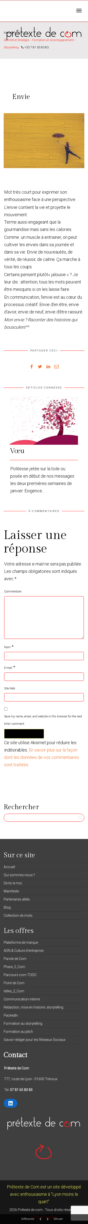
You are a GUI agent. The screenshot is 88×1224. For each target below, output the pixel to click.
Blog (7, 907)
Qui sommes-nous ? (19, 875)
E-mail (8, 668)
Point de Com (14, 983)
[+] (44, 420)
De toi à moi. (13, 883)
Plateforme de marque (21, 942)
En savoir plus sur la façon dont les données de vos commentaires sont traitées (41, 757)
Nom (7, 647)
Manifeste (11, 891)
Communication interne (22, 999)
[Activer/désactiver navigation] (79, 10)
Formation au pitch (18, 1032)
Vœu (17, 451)
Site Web (9, 688)
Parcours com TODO (20, 975)
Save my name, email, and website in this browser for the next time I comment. (43, 720)
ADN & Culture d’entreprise (24, 951)
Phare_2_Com (14, 967)
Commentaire (12, 591)
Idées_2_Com (14, 991)
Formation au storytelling (23, 1023)
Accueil (9, 867)
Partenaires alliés (17, 899)
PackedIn (11, 1015)
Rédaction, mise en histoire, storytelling (33, 1007)
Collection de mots (18, 915)
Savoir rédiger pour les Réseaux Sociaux (35, 1040)
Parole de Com (15, 959)
